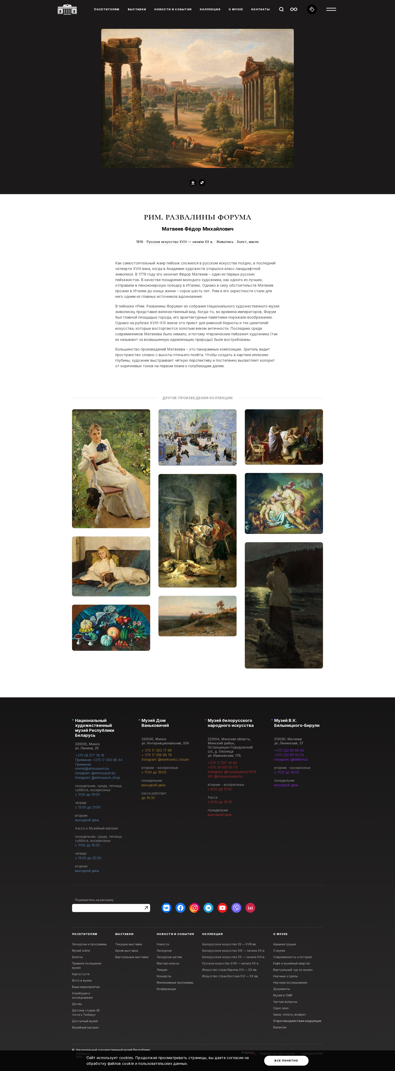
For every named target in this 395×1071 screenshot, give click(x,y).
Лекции (162, 969)
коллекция (210, 9)
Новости (163, 944)
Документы (281, 989)
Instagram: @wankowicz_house (165, 759)
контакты (260, 9)
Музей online (81, 950)
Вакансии (279, 1027)
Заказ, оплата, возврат (289, 1014)
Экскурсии (164, 950)
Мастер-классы (168, 963)
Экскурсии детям (169, 957)
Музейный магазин (85, 1027)
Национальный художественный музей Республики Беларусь (94, 728)
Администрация (284, 944)
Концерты (164, 976)
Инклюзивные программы (175, 982)
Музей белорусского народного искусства (231, 723)
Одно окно (281, 1008)
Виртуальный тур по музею (293, 969)
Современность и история (292, 957)
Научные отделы (285, 976)
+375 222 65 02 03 (289, 755)
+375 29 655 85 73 (222, 767)
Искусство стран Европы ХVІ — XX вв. (229, 969)
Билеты (77, 957)
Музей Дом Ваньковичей (155, 723)
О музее (279, 950)
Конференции (166, 989)
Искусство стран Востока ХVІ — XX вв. (230, 976)
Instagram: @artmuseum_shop (97, 777)
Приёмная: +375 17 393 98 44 (98, 760)
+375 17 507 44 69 (222, 763)
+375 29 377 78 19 (89, 755)
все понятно (286, 1060)
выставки (137, 9)
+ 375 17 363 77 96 (157, 750)
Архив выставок (126, 950)
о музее (236, 9)
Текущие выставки (128, 944)
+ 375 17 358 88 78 (157, 755)
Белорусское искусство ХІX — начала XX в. (233, 950)
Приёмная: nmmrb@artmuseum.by (92, 766)
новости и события (173, 9)
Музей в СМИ (282, 995)
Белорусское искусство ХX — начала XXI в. (233, 957)
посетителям (106, 9)
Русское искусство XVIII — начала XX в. (179, 242)
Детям (77, 1004)
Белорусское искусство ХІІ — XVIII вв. (229, 944)
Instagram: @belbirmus (291, 759)
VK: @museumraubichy (225, 776)
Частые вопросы (285, 1001)
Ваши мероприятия (86, 987)
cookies (126, 1058)
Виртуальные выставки (132, 957)
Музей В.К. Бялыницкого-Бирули (296, 723)
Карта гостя (80, 974)
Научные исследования (290, 982)
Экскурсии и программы (89, 944)
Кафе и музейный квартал (291, 963)
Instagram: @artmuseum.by (95, 773)
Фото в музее (82, 980)
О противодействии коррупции (297, 1021)
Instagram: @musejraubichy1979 (232, 772)
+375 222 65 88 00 (289, 750)
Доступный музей (85, 1021)
